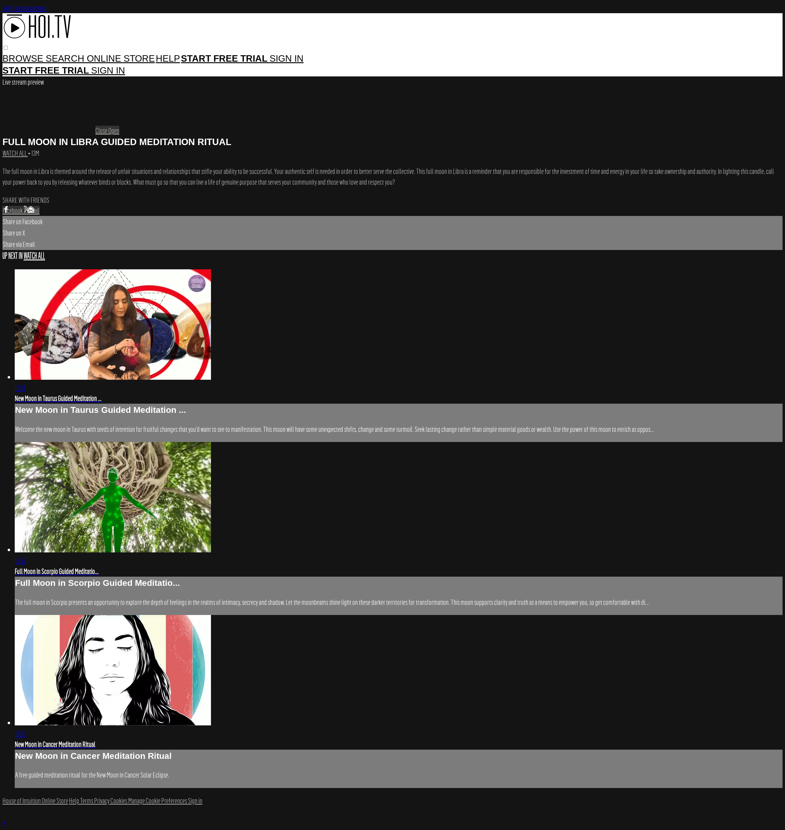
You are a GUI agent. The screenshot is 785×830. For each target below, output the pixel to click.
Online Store (121, 58)
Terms (87, 800)
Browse (24, 58)
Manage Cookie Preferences (158, 800)
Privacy (102, 800)
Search (66, 58)
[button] (6, 48)
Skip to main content (24, 7)
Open (113, 130)
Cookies (119, 800)
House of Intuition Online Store (35, 800)
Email (33, 210)
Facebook (13, 210)
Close (101, 130)
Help (168, 58)
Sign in (287, 58)
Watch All (15, 153)
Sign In (108, 70)
